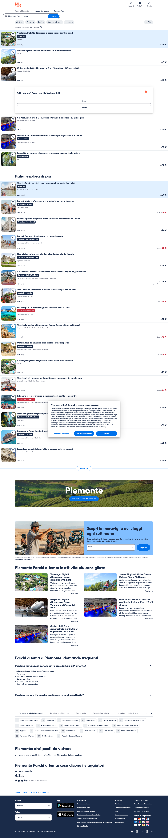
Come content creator (141, 808)
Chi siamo (118, 804)
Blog (116, 811)
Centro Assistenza (83, 804)
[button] (84, 39)
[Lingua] (140, 3)
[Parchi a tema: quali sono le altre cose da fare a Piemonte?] (150, 665)
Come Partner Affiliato (141, 811)
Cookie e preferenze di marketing (88, 815)
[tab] (31, 713)
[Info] (41, 27)
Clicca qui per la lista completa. (69, 755)
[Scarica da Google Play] (65, 806)
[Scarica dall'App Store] (65, 814)
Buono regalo (120, 819)
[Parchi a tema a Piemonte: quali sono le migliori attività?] (150, 694)
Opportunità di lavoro (123, 808)
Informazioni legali (83, 808)
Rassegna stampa (121, 815)
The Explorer (119, 822)
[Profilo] (149, 3)
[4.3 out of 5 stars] (22, 780)
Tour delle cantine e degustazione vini (32, 676)
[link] (84, 39)
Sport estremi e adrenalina (27, 684)
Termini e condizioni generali (87, 819)
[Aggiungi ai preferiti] (13, 34)
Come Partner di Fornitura (143, 804)
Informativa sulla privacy (23, 559)
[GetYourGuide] (18, 4)
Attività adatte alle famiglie (27, 681)
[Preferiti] (131, 3)
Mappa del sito (82, 826)
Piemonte (33, 792)
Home (17, 792)
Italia (25, 792)
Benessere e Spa (23, 679)
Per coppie (21, 674)
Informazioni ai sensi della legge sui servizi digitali (94, 822)
